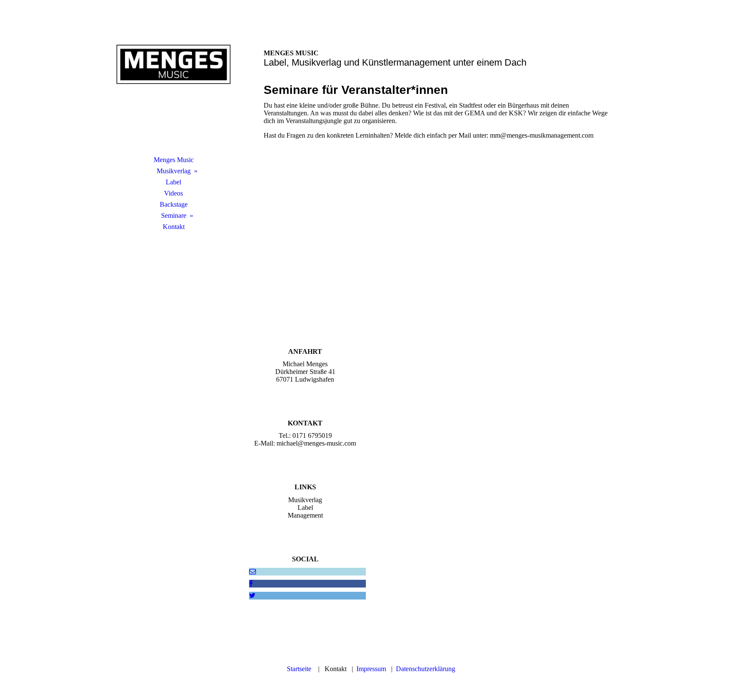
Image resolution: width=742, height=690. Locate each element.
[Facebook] (251, 583)
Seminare (173, 215)
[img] (173, 88)
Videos (173, 193)
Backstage (174, 204)
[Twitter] (252, 595)
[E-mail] (252, 571)
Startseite (299, 668)
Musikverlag (174, 171)
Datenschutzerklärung (425, 668)
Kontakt (174, 226)
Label (173, 182)
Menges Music (174, 159)
